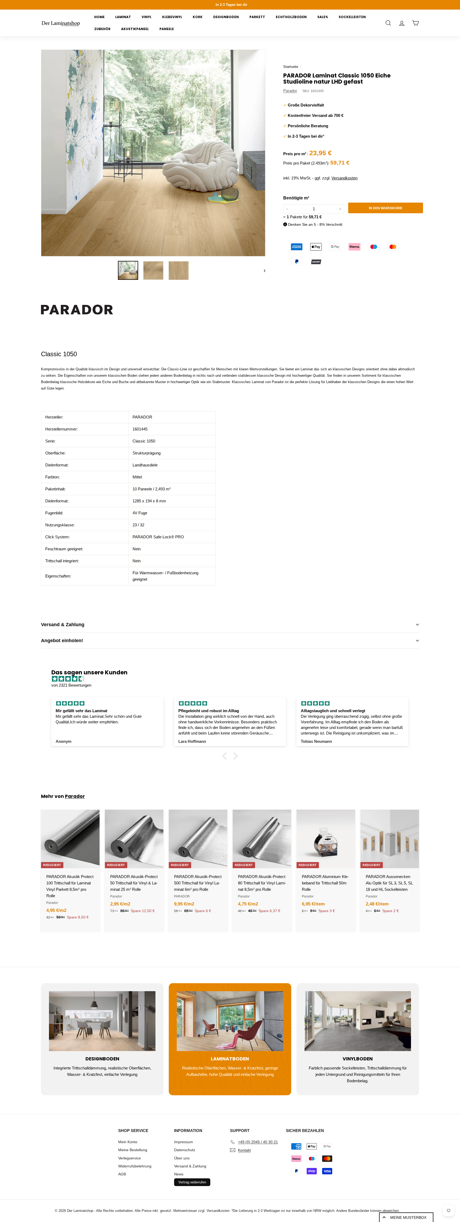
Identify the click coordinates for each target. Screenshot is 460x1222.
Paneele (166, 29)
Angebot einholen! (62, 640)
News (178, 1174)
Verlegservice (129, 1158)
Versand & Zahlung (62, 624)
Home (99, 17)
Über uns (182, 1158)
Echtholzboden (291, 17)
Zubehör (102, 29)
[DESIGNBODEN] (102, 1021)
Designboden (226, 17)
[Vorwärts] (262, 270)
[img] (232, 679)
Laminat (123, 17)
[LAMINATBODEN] (230, 1021)
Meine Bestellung (132, 1150)
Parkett (257, 17)
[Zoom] (153, 153)
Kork (198, 17)
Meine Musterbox (408, 1217)
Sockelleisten (352, 17)
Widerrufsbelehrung (134, 1166)
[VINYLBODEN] (358, 1021)
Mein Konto (127, 1142)
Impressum (183, 1142)
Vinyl (146, 17)
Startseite (290, 67)
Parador (290, 90)
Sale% (322, 17)
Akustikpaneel (135, 29)
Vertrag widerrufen (192, 1182)
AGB (122, 1174)
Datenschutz (184, 1150)
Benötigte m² (296, 198)
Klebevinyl (172, 17)
